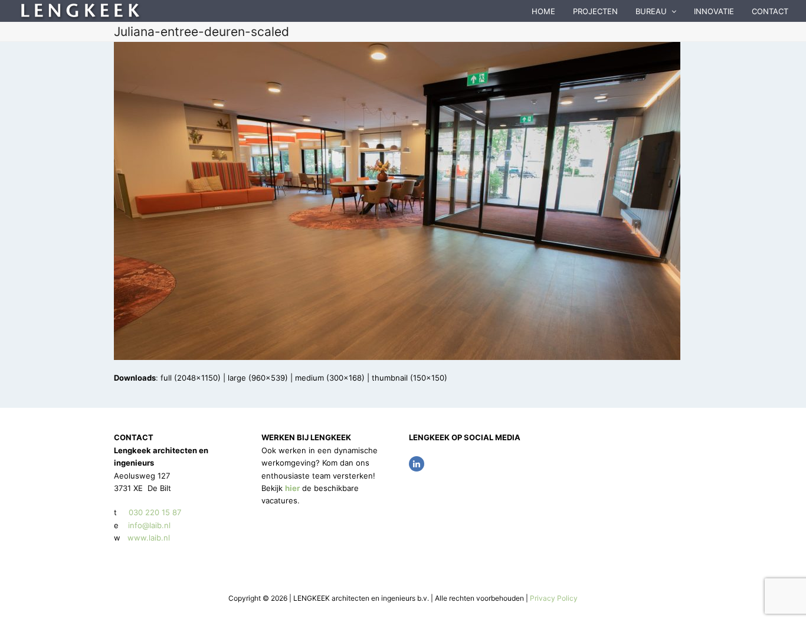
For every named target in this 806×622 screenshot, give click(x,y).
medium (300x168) (330, 377)
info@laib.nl (149, 525)
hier (292, 488)
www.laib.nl (147, 537)
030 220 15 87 (155, 512)
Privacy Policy (554, 598)
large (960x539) (258, 377)
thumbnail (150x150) (409, 377)
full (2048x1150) (190, 377)
